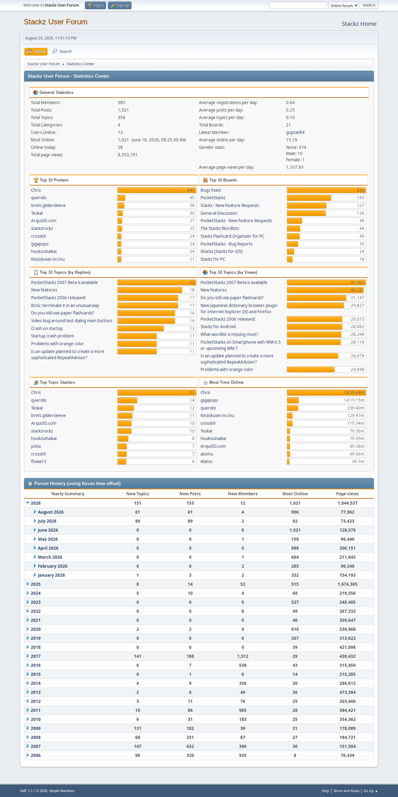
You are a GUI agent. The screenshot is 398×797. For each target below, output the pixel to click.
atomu (207, 454)
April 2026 (48, 548)
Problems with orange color (57, 343)
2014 (36, 683)
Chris (36, 190)
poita (36, 446)
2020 (36, 629)
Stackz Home (359, 23)
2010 (36, 719)
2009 (36, 728)
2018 (36, 647)
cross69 (38, 236)
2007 (36, 746)
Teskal (37, 213)
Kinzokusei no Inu (48, 259)
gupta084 (295, 132)
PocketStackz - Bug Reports (226, 244)
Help (325, 790)
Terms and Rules (346, 790)
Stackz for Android (218, 326)
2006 (36, 755)
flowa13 (38, 461)
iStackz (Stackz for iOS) (222, 251)
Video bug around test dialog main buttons (71, 320)
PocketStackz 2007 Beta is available (64, 282)
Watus (206, 461)
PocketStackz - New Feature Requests (236, 220)
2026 (36, 503)
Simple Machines (62, 791)
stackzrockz (42, 228)
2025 (36, 584)
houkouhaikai (44, 251)
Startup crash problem (52, 336)
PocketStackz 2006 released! (58, 297)
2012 (36, 701)
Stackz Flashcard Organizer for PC (232, 236)
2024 (36, 593)
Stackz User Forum (55, 21)
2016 (36, 665)
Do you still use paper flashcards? (62, 313)
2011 (36, 710)
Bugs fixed (211, 190)
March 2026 (50, 557)
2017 (36, 656)
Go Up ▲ (370, 790)
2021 (36, 620)
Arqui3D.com (43, 220)
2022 (36, 611)
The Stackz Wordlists (220, 228)
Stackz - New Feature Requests (230, 205)
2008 (36, 737)
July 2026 (47, 521)
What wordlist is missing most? (229, 334)
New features (44, 290)
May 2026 (48, 539)
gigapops (40, 244)
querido (38, 197)
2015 (36, 674)
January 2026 (51, 575)
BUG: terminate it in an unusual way (65, 305)
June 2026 (48, 530)
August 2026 (51, 512)
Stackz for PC (213, 259)
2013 (36, 692)
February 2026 (52, 566)
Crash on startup (47, 328)
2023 (36, 602)
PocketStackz (213, 197)
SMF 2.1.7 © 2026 (33, 791)
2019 (36, 638)
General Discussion (219, 213)
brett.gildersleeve (48, 205)
